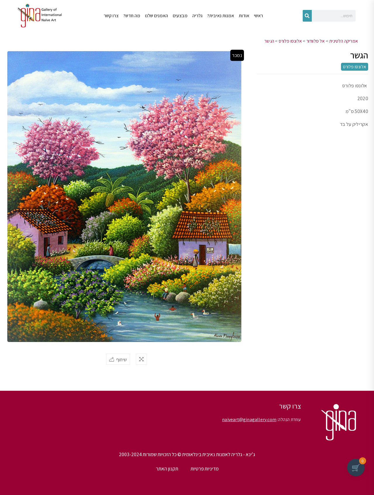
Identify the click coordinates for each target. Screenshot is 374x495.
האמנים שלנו (156, 16)
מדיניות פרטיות (205, 469)
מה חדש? (131, 16)
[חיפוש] (307, 16)
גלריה (197, 16)
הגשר (269, 41)
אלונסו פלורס (290, 41)
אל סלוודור (316, 41)
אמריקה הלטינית (343, 41)
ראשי (258, 16)
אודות (244, 16)
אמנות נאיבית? (220, 16)
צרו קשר (111, 16)
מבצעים (180, 16)
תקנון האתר (167, 469)
